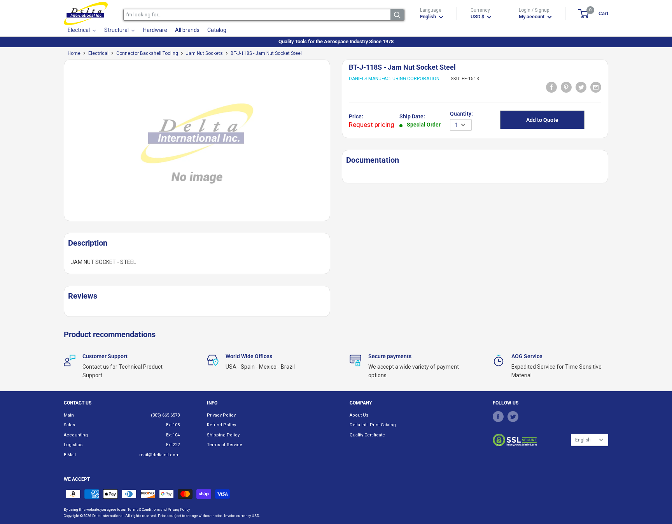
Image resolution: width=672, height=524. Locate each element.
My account (532, 16)
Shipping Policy (223, 435)
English (583, 440)
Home (74, 53)
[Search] (397, 14)
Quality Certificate (367, 435)
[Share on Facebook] (551, 86)
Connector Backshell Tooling (147, 53)
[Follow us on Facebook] (498, 416)
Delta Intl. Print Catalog (373, 424)
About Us (359, 415)
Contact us (77, 403)
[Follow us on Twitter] (513, 416)
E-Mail (70, 454)
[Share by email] (595, 86)
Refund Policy (221, 424)
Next (334, 143)
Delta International (108, 516)
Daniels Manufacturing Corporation (394, 78)
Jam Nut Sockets (204, 53)
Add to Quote (542, 120)
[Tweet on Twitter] (581, 86)
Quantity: (461, 114)
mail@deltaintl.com (159, 454)
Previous (60, 143)
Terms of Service (224, 444)
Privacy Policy (221, 415)
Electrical (98, 53)
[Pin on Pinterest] (566, 86)
